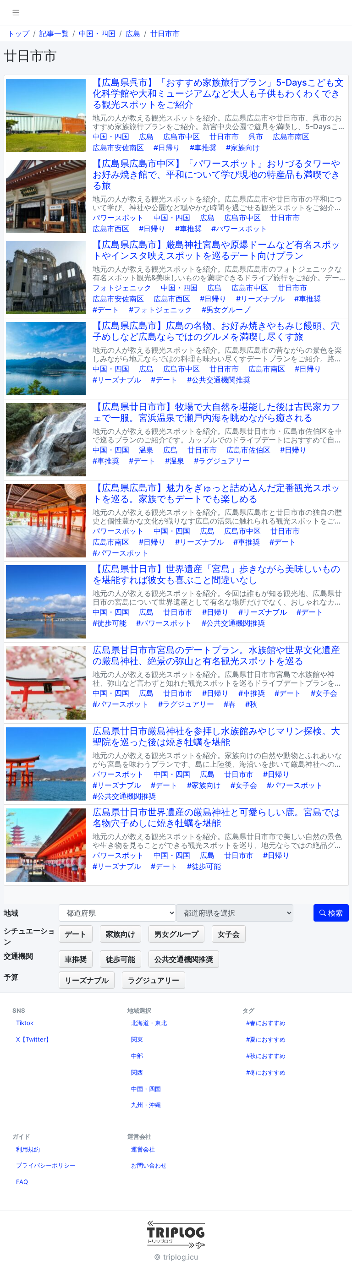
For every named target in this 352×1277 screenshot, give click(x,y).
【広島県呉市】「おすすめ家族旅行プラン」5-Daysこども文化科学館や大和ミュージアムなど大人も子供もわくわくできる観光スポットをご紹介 (218, 93)
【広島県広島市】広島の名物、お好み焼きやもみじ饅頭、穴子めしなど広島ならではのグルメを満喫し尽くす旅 (216, 331)
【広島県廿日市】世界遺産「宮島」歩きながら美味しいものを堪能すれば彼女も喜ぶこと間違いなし (216, 574)
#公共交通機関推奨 (218, 379)
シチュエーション (29, 936)
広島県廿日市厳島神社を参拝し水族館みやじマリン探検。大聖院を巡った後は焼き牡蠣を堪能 (216, 737)
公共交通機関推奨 (183, 959)
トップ (18, 33)
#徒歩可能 (109, 623)
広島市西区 (111, 228)
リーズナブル (87, 980)
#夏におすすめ (266, 1039)
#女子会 (324, 693)
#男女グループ (226, 309)
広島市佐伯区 (248, 449)
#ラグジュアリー (222, 460)
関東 (137, 1039)
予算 (11, 977)
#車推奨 (203, 147)
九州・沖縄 (146, 1104)
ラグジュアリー (153, 980)
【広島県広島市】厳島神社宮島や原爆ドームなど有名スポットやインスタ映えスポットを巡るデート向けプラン (216, 250)
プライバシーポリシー (46, 1165)
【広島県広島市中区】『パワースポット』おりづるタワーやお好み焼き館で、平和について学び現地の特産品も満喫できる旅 (216, 174)
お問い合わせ (149, 1165)
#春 (230, 704)
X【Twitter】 (34, 1039)
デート (76, 934)
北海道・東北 (149, 1022)
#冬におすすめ (266, 1072)
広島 (133, 33)
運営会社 (143, 1149)
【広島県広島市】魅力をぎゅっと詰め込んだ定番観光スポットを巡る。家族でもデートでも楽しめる (216, 493)
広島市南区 (291, 136)
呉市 (255, 136)
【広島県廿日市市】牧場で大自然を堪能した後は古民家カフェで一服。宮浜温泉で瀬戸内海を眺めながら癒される (216, 412)
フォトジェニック (122, 287)
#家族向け (243, 147)
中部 (137, 1055)
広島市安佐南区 (118, 147)
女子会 (229, 934)
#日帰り (167, 147)
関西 (137, 1072)
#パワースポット (239, 228)
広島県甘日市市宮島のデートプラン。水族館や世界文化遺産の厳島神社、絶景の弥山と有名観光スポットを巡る (216, 655)
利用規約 (28, 1149)
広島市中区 (181, 136)
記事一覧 (54, 33)
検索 (334, 912)
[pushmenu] (16, 13)
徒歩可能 (120, 959)
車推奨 (76, 959)
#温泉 (174, 460)
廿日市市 (165, 33)
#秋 (251, 704)
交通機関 (18, 955)
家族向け (120, 934)
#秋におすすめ (266, 1055)
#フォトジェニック (160, 309)
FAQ (22, 1181)
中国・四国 (97, 33)
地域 (11, 912)
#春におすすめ (266, 1022)
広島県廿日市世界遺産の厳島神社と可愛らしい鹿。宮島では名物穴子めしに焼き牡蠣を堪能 (216, 818)
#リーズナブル (260, 298)
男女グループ (176, 934)
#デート (106, 309)
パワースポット (118, 217)
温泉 (146, 449)
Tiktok (24, 1022)
